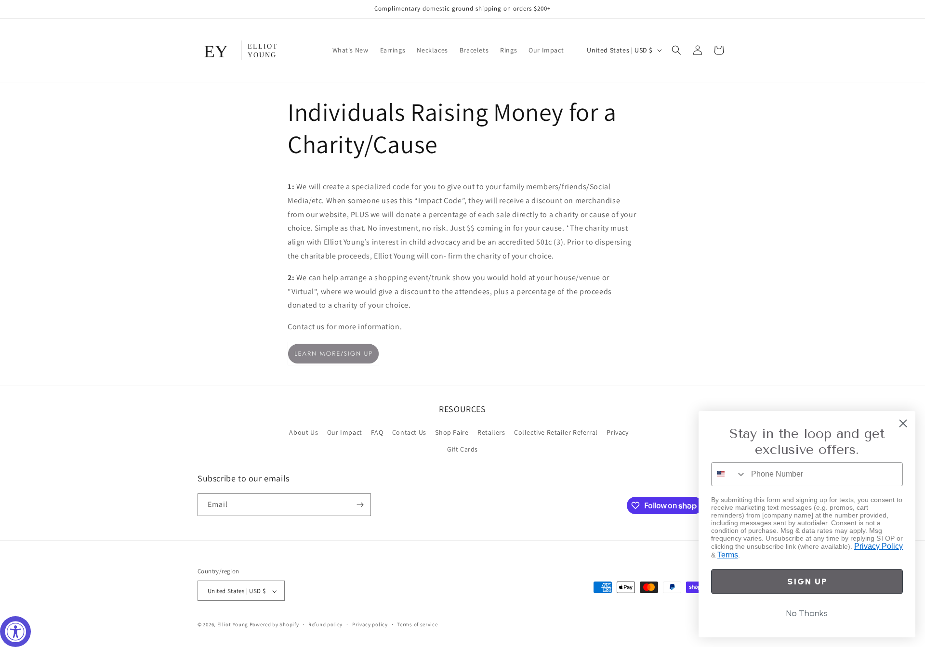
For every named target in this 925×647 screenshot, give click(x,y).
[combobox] (729, 474)
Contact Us (409, 432)
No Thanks (807, 613)
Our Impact (344, 432)
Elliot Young (232, 624)
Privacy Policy (878, 546)
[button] (676, 50)
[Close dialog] (903, 423)
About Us (303, 432)
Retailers (491, 432)
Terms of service (417, 624)
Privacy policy (370, 624)
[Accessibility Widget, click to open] (15, 631)
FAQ (377, 432)
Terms (727, 555)
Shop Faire (451, 432)
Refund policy (325, 624)
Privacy (617, 432)
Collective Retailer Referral (556, 432)
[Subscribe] (359, 504)
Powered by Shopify (274, 624)
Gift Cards (462, 449)
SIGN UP (807, 581)
